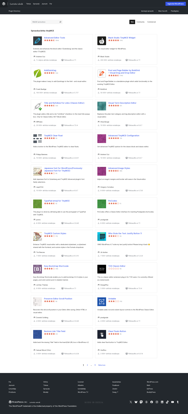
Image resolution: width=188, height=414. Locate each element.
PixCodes (112, 201)
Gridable (112, 298)
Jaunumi (11, 385)
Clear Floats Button (117, 331)
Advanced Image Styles (119, 168)
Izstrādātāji (82, 389)
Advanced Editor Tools (54, 38)
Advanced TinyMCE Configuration (123, 135)
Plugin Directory (14, 11)
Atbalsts (81, 385)
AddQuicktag (50, 70)
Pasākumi (115, 385)
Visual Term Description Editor (122, 103)
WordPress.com (152, 382)
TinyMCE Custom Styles (55, 233)
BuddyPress (151, 392)
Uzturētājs (12, 389)
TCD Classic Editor (116, 266)
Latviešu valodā (34, 402)
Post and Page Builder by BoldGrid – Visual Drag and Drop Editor (124, 71)
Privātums (12, 392)
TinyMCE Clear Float (53, 135)
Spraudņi (46, 389)
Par (10, 382)
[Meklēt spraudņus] (60, 22)
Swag (115, 392)
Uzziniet (81, 382)
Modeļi (45, 392)
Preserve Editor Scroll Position (58, 298)
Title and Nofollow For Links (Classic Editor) (64, 103)
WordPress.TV (83, 392)
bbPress (150, 389)
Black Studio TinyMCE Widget (121, 38)
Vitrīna (45, 382)
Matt (148, 385)
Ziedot (114, 389)
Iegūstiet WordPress (176, 4)
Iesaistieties (116, 382)
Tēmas (45, 385)
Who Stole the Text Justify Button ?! (125, 233)
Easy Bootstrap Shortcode (56, 266)
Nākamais (101, 365)
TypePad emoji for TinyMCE (57, 201)
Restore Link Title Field (54, 331)
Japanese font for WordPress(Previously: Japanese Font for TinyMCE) (63, 169)
